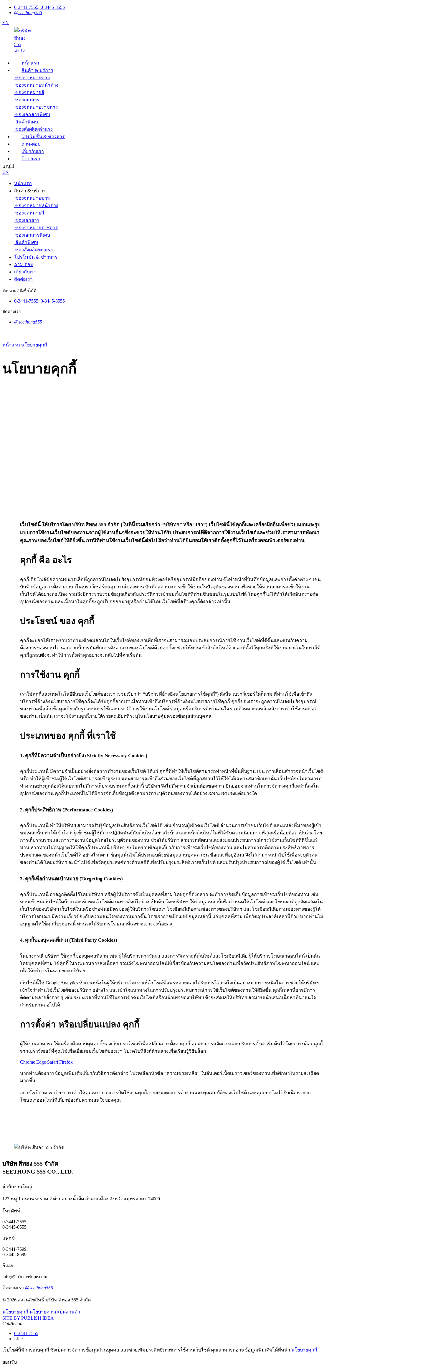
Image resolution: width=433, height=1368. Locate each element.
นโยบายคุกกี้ (34, 344)
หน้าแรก (11, 344)
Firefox (66, 1062)
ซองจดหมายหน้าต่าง (36, 85)
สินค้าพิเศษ (26, 121)
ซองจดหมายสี (29, 92)
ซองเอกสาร (27, 99)
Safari (52, 1062)
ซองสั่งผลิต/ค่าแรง (34, 129)
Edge (41, 1062)
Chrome (27, 1062)
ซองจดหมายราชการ (36, 107)
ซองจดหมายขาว (32, 77)
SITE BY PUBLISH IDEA (28, 1318)
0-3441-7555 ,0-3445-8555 (39, 300)
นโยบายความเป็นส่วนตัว (54, 1311)
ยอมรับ (9, 1361)
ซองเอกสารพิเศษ (32, 114)
